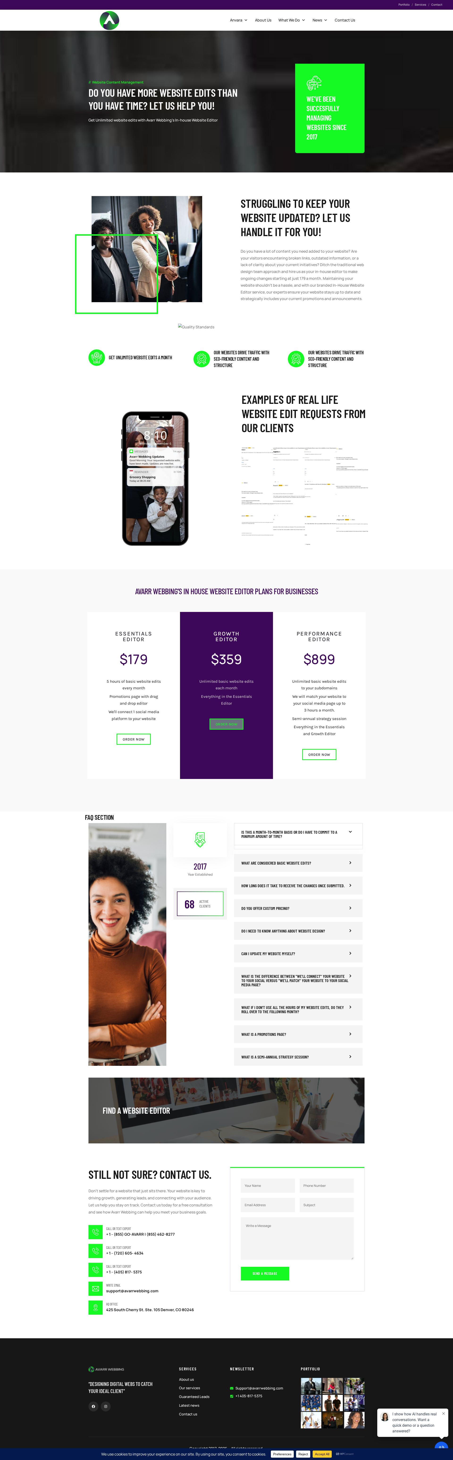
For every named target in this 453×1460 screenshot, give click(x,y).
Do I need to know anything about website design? (283, 930)
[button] (239, 20)
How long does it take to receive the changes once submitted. (293, 885)
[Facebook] (93, 1406)
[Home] (109, 20)
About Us (263, 20)
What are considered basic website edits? (276, 863)
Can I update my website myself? (268, 953)
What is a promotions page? (263, 1034)
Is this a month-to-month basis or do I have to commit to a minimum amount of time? (289, 834)
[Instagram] (106, 1406)
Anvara (236, 20)
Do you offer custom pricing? (265, 908)
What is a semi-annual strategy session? (275, 1056)
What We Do (289, 20)
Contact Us (345, 20)
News (317, 20)
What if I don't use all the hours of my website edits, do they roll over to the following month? (292, 1009)
